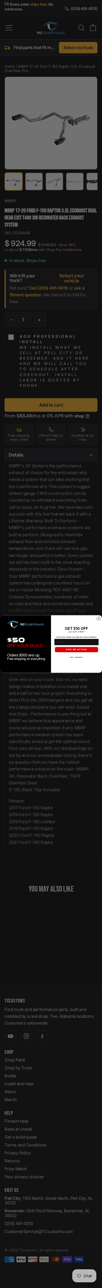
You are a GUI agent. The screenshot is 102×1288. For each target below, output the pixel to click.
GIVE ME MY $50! (76, 650)
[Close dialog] (99, 618)
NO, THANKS (76, 657)
